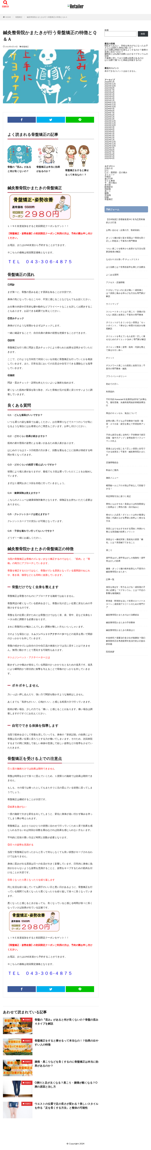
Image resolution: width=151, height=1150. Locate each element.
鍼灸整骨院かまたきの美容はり (120, 630)
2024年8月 (110, 110)
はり (107, 170)
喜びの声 (109, 178)
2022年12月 (110, 141)
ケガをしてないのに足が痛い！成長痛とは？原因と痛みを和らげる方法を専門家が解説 (125, 293)
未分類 (108, 184)
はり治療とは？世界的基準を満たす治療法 (125, 267)
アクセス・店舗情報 (115, 282)
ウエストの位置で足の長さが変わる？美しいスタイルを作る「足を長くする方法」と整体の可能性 (66, 1105)
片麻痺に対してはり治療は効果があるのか (124, 58)
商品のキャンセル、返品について (121, 413)
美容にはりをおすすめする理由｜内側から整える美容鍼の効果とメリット (125, 530)
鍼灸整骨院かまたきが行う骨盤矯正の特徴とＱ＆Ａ (47, 17)
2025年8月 (110, 88)
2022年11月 (110, 143)
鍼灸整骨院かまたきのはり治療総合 (122, 614)
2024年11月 (110, 104)
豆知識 (108, 195)
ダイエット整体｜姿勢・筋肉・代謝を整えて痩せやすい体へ (125, 348)
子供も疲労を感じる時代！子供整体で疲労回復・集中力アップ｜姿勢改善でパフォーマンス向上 (125, 437)
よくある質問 (112, 274)
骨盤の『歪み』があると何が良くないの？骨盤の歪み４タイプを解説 (66, 1021)
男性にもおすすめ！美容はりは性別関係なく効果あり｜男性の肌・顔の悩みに (125, 505)
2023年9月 (110, 127)
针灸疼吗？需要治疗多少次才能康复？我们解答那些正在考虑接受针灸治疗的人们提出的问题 (125, 640)
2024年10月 (110, 106)
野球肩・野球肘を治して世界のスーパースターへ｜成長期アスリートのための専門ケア (125, 604)
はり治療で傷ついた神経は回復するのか (123, 60)
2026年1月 (110, 81)
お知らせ (109, 168)
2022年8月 (110, 150)
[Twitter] (51, 120)
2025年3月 (110, 98)
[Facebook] (22, 120)
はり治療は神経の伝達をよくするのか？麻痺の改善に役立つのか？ (126, 50)
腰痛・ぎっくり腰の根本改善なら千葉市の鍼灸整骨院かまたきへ (125, 570)
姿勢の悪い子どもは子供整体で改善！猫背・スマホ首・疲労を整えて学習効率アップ (125, 423)
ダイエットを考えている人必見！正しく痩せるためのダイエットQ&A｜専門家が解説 (126, 338)
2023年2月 (110, 137)
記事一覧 (110, 579)
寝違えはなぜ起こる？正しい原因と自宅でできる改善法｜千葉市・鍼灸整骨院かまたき (125, 451)
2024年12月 (110, 102)
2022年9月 (110, 148)
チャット (110, 357)
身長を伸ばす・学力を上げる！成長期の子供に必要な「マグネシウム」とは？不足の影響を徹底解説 (125, 590)
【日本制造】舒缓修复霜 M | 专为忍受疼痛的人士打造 (125, 221)
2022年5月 (110, 156)
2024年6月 (110, 115)
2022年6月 (110, 154)
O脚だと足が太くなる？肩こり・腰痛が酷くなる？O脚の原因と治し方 (66, 1084)
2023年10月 (110, 125)
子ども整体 (110, 180)
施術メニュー (112, 477)
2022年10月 (110, 146)
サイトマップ (112, 304)
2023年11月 (110, 123)
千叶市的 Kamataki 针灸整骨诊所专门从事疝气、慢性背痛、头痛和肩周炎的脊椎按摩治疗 (126, 402)
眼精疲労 (109, 187)
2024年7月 (110, 112)
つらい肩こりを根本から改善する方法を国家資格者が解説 (125, 250)
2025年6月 (110, 92)
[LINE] (80, 120)
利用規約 (110, 391)
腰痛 (107, 193)
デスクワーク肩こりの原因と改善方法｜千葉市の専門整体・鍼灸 (125, 367)
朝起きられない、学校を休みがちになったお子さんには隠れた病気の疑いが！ (126, 46)
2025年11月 (110, 84)
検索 (107, 30)
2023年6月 (110, 131)
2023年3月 (110, 135)
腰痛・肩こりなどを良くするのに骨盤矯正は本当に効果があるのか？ (66, 1063)
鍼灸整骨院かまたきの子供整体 (120, 622)
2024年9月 (110, 108)
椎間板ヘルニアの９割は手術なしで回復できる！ (125, 487)
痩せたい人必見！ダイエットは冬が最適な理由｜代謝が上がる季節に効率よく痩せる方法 (125, 517)
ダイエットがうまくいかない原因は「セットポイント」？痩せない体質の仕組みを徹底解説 (125, 325)
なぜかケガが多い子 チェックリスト (122, 259)
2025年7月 (110, 90)
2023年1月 (110, 139)
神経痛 (108, 189)
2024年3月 (110, 119)
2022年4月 (110, 158)
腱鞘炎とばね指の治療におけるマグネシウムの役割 (126, 55)
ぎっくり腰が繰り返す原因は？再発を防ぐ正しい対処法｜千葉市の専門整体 (125, 239)
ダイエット (110, 174)
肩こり (108, 191)
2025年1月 (110, 100)
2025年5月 (110, 94)
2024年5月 (110, 117)
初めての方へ (112, 384)
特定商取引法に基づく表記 (118, 496)
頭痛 (107, 197)
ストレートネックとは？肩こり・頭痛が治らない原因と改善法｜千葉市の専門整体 (125, 313)
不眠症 (108, 176)
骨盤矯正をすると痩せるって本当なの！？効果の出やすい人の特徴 (66, 1042)
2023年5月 (110, 133)
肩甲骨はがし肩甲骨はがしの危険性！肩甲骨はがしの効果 (125, 559)
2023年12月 (110, 121)
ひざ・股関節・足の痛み (116, 172)
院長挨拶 (110, 651)
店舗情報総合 (112, 462)
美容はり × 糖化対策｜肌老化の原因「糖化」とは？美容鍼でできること (124, 541)
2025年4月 (110, 96)
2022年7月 (110, 152)
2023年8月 (110, 129)
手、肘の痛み (111, 182)
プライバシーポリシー (116, 376)
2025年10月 (110, 86)
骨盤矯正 (18, 17)
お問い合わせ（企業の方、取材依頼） (123, 230)
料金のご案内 (112, 470)
